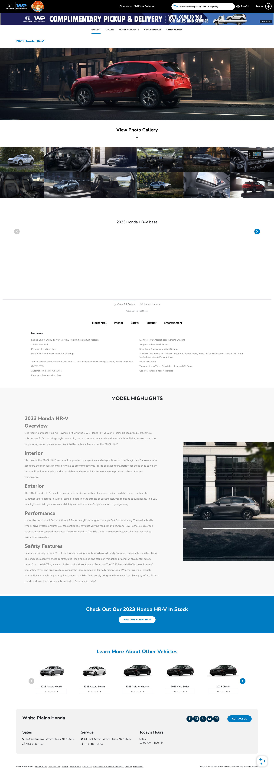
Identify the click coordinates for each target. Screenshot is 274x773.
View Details (51, 691)
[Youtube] (209, 719)
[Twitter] (203, 719)
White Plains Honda (25, 766)
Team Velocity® (216, 766)
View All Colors (125, 304)
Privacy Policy (41, 766)
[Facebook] (189, 719)
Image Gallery (151, 304)
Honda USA (138, 766)
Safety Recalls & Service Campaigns (108, 766)
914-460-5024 (94, 744)
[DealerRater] (216, 719)
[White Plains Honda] (23, 6)
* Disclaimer (266, 21)
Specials (125, 6)
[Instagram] (196, 719)
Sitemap (65, 766)
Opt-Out (128, 766)
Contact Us (239, 718)
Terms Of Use (54, 766)
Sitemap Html (75, 766)
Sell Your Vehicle (144, 6)
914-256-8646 (35, 744)
